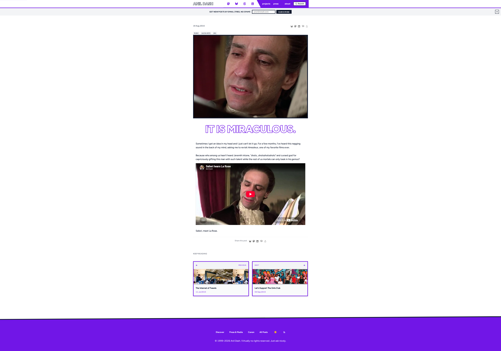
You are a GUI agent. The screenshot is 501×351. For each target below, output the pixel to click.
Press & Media (236, 332)
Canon (251, 332)
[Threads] (244, 4)
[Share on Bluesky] (292, 26)
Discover (220, 332)
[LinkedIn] (252, 4)
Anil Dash (203, 3)
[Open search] (299, 4)
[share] (307, 26)
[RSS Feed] (284, 332)
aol (214, 33)
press (275, 3)
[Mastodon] (228, 4)
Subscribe (284, 12)
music (196, 33)
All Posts (264, 332)
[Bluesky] (236, 4)
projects (266, 3)
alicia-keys (206, 33)
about (287, 3)
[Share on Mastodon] (295, 26)
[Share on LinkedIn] (299, 26)
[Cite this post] (303, 25)
